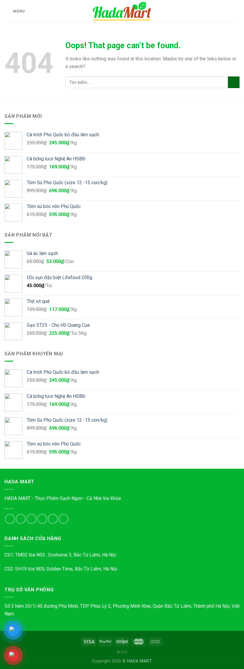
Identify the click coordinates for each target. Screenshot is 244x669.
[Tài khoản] (226, 11)
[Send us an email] (42, 519)
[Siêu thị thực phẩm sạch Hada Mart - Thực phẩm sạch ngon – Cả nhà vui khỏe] (122, 11)
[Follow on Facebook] (10, 519)
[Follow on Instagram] (21, 519)
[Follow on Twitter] (31, 519)
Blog (122, 652)
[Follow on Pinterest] (63, 519)
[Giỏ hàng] (237, 11)
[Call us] (53, 519)
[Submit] (234, 82)
